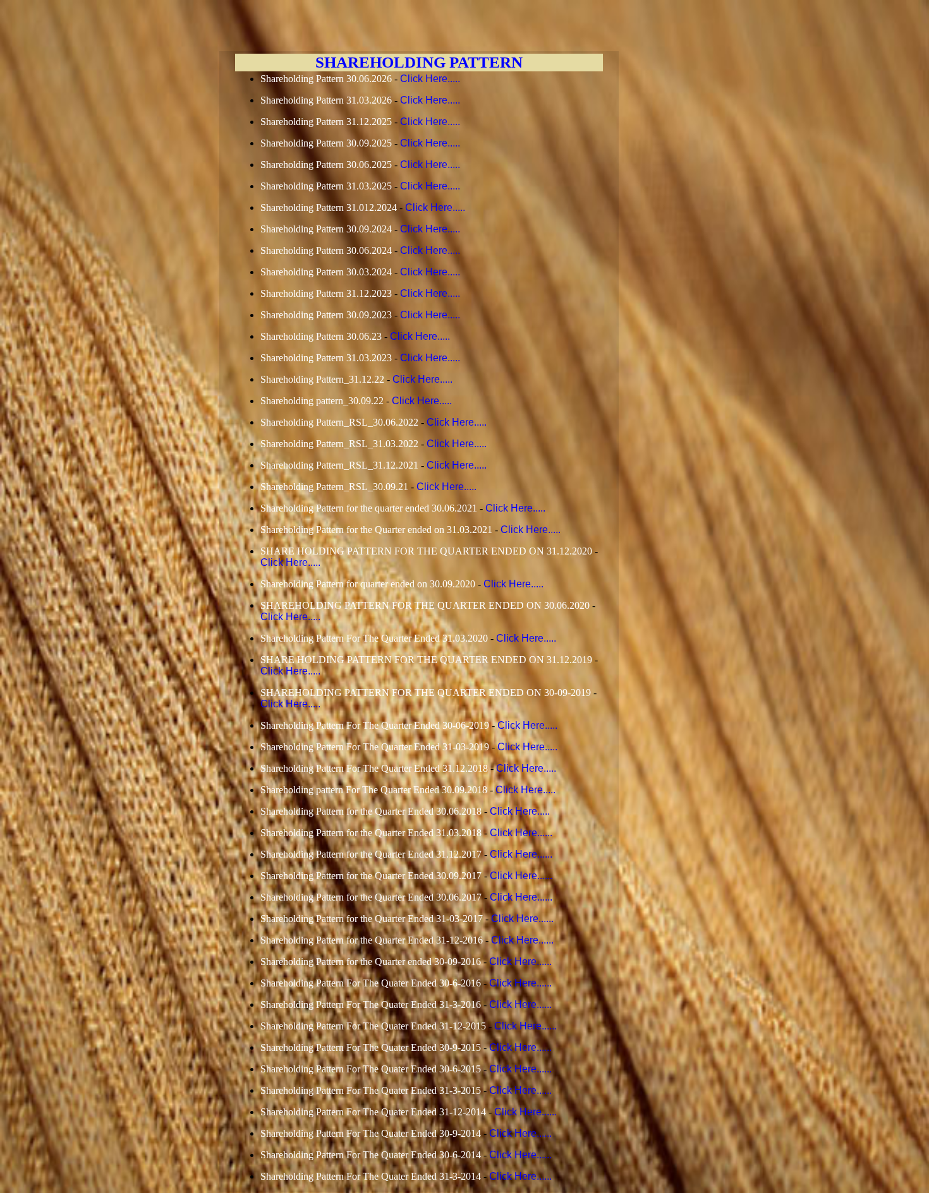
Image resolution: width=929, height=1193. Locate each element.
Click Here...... (521, 832)
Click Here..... (430, 78)
